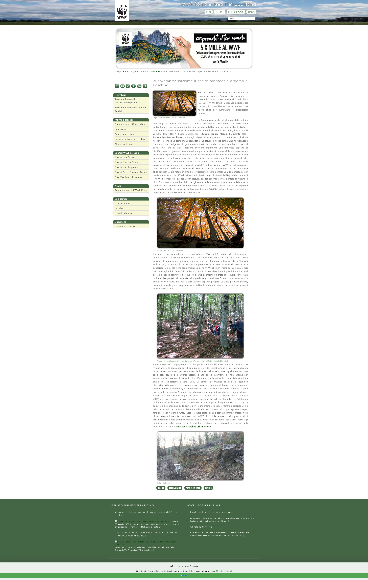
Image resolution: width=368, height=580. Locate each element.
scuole (208, 487)
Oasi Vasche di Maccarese (128, 177)
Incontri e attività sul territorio (130, 139)
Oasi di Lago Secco (125, 157)
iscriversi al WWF (235, 12)
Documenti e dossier (125, 226)
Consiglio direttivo (201, 526)
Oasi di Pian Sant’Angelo (127, 162)
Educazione (121, 129)
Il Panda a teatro (123, 213)
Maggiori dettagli (224, 571)
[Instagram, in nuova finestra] (122, 87)
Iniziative (119, 208)
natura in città (193, 487)
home (208, 12)
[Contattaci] (145, 87)
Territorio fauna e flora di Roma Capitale (131, 109)
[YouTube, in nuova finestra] (133, 87)
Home (126, 71)
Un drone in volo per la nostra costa (212, 512)
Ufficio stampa (122, 203)
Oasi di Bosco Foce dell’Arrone (131, 172)
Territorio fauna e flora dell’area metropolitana (127, 100)
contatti (251, 12)
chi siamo (220, 12)
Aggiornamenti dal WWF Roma (147, 71)
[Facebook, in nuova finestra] (116, 87)
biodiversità (175, 487)
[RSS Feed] (139, 87)
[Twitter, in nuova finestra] (127, 87)
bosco (161, 487)
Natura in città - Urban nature (130, 123)
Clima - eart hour (124, 144)
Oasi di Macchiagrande (126, 167)
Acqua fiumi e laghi (124, 134)
